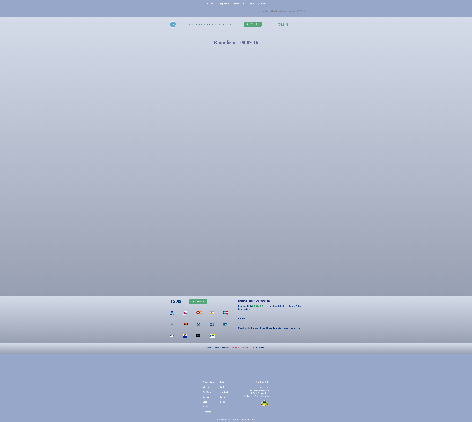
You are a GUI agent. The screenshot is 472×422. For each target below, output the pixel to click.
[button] (253, 24)
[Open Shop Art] (228, 3)
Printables (270, 11)
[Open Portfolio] (243, 3)
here (245, 328)
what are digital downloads (238, 347)
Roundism (280, 11)
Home (262, 11)
